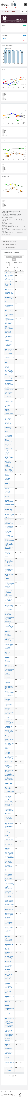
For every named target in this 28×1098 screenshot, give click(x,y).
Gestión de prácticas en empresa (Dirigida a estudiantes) (9, 1069)
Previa (10, 1075)
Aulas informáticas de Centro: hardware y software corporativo (9, 998)
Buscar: (7, 265)
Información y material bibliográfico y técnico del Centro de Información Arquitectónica (9, 810)
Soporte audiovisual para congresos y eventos (9, 704)
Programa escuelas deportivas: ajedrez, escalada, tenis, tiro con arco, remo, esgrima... (9, 916)
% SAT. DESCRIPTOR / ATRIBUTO (9, 241)
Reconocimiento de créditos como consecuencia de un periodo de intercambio (9, 947)
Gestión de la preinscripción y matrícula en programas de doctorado (8, 477)
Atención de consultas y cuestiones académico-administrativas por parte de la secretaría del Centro (9, 1005)
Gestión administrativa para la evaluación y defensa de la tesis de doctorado (9, 585)
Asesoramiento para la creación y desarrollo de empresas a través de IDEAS (9, 833)
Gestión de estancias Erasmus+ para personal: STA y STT (9, 757)
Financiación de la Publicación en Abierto (8, 361)
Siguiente (17, 1075)
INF (20, 270)
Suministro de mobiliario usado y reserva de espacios (9, 766)
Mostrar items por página (14, 262)
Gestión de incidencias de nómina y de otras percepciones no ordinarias (8, 818)
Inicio (3, 7)
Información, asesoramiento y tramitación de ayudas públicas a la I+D (9, 868)
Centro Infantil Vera (9, 272)
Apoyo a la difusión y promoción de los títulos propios (9, 599)
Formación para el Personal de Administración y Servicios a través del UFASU (9, 509)
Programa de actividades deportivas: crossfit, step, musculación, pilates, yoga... (9, 711)
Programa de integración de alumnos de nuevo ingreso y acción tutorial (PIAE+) (8, 939)
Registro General (8, 603)
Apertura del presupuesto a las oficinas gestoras (8, 435)
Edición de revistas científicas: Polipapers (9, 496)
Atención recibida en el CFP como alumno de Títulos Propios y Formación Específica (9, 577)
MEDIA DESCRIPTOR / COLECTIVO (9, 244)
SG (15, 270)
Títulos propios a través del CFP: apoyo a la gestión (8, 861)
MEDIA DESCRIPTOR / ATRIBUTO (9, 238)
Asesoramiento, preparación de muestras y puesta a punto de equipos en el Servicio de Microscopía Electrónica (9, 402)
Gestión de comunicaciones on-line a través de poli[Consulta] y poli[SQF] (9, 796)
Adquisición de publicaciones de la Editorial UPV (9, 752)
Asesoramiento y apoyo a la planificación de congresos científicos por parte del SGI (9, 592)
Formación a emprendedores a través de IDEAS (8, 1030)
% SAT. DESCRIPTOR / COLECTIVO (9, 247)
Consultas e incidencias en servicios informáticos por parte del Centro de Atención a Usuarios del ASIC (9, 454)
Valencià (14, 1)
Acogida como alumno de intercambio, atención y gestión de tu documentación (9, 894)
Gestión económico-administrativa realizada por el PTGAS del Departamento (9, 284)
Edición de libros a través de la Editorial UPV (9, 687)
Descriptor (7, 270)
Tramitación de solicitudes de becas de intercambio (9, 1052)
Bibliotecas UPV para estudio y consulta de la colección (9, 516)
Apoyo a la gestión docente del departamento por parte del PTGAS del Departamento (9, 292)
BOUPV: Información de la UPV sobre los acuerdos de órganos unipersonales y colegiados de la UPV (9, 901)
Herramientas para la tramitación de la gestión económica (9, 783)
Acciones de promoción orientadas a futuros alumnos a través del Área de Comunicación (9, 321)
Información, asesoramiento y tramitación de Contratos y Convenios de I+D (8, 967)
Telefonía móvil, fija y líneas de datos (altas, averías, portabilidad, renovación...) (9, 746)
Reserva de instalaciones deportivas (7, 699)
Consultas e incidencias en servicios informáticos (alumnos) (8, 660)
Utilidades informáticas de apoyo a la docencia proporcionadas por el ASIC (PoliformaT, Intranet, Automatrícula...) (9, 884)
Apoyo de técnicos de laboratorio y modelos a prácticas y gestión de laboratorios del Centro (9, 626)
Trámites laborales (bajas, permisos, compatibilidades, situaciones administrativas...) (8, 875)
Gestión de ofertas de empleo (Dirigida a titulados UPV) (9, 1064)
